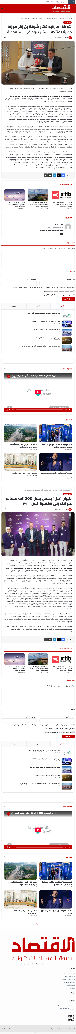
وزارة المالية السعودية (69, 974)
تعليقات (13, 306)
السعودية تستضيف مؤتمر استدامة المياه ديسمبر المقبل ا (57, 446)
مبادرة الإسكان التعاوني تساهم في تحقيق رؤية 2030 (44, 313)
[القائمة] (2, 9)
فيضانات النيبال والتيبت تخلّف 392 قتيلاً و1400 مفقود (23, 446)
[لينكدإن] (54, 175)
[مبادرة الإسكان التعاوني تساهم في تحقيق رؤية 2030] (67, 315)
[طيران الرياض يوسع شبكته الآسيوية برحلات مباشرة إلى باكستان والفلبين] (14, 195)
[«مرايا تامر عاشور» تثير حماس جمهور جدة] (55, 462)
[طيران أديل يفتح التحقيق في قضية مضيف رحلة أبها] (67, 332)
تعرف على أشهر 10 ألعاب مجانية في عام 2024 (46, 321)
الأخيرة (38, 306)
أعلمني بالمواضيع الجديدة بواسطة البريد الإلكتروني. (58, 295)
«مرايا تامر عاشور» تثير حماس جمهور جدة (56, 474)
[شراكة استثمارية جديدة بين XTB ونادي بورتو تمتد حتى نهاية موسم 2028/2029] (61, 195)
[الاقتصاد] (61, 8)
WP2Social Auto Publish (31, 1033)
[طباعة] (46, 175)
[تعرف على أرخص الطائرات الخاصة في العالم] (67, 340)
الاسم (72, 272)
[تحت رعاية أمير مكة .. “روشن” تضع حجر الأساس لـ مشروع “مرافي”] (67, 348)
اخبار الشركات (61, 18)
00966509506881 (65, 1009)
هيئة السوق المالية (69, 982)
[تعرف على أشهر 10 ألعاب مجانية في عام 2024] (67, 324)
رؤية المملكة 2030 (70, 976)
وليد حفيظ (59, 224)
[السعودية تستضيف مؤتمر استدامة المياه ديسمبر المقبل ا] (55, 433)
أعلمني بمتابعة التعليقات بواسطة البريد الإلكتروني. (58, 291)
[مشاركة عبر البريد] (50, 175)
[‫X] (59, 175)
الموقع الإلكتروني (31, 279)
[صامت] (10, 410)
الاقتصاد (66, 38)
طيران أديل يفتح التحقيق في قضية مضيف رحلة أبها (45, 329)
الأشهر (62, 306)
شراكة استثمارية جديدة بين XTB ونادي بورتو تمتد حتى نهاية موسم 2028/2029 (62, 204)
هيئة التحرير (72, 988)
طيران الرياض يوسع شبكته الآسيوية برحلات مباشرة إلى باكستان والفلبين (16, 204)
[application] (38, 392)
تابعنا (73, 993)
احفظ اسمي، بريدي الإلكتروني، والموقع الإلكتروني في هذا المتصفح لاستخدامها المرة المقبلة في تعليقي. (43, 287)
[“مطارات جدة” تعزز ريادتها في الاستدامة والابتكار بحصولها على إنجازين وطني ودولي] (38, 195)
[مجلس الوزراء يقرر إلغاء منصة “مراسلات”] (20, 462)
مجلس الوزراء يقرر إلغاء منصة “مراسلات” (24, 474)
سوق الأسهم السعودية (68, 979)
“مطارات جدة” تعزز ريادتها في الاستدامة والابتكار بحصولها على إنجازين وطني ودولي (38, 204)
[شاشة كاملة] (7, 410)
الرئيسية (68, 18)
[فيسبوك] (63, 175)
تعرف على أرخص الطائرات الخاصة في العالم (47, 338)
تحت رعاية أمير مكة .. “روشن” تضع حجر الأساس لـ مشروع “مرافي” (40, 346)
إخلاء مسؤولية (71, 985)
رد (61, 234)
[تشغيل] (69, 410)
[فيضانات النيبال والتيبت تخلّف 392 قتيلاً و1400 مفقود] (20, 433)
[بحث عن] (74, 9)
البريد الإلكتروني (70, 279)
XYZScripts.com (46, 1033)
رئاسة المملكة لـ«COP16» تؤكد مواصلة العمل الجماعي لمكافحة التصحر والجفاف (46, 2)
